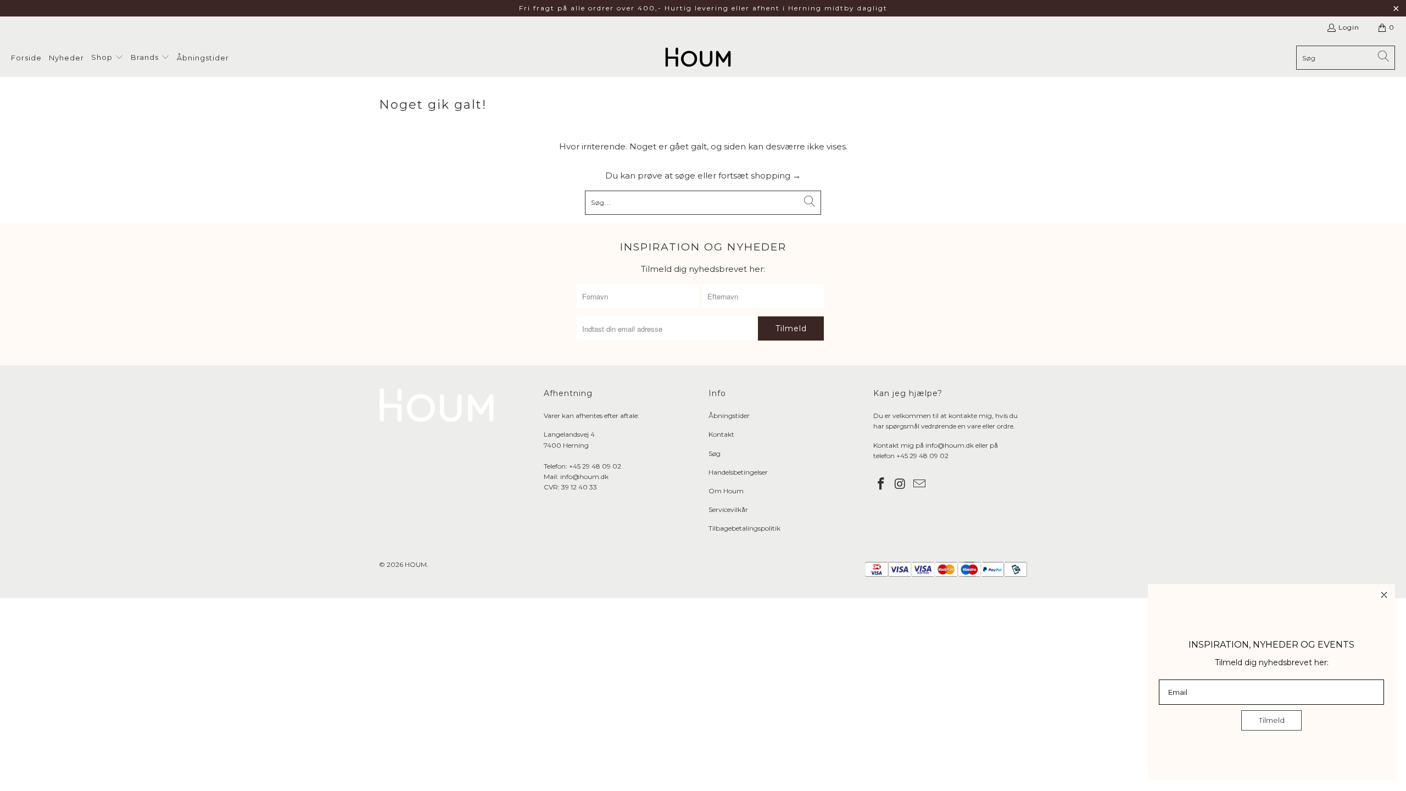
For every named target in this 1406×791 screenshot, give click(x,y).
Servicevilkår (728, 509)
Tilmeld (1272, 720)
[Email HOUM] (919, 484)
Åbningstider (729, 415)
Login (1348, 27)
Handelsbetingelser (738, 472)
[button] (107, 57)
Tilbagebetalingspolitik (744, 528)
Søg (714, 453)
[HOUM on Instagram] (900, 484)
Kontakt (721, 434)
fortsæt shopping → (759, 175)
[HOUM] (698, 57)
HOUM (416, 564)
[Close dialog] (1384, 594)
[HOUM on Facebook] (881, 484)
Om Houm (726, 491)
